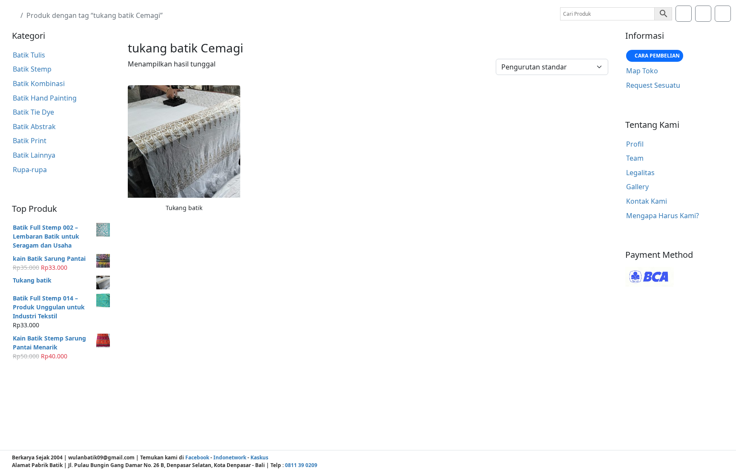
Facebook (197, 457)
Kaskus (259, 457)
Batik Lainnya (34, 155)
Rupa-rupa (30, 169)
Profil (635, 144)
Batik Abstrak (34, 126)
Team (635, 158)
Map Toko (642, 70)
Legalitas (640, 172)
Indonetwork (229, 457)
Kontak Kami (646, 201)
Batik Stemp (32, 69)
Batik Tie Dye (33, 112)
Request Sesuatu (653, 85)
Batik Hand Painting (45, 98)
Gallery (637, 186)
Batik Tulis (29, 55)
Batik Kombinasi (39, 83)
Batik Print (29, 140)
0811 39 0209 (301, 465)
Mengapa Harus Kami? (662, 215)
